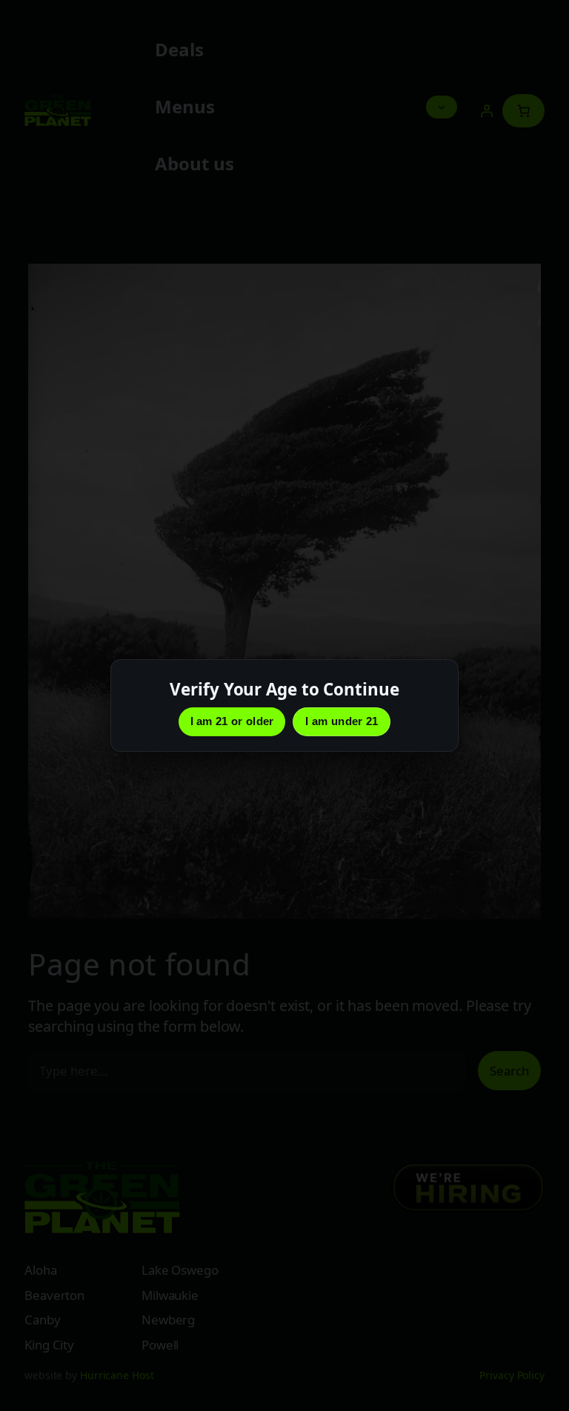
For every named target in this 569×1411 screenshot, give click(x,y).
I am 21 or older (232, 721)
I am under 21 (341, 721)
